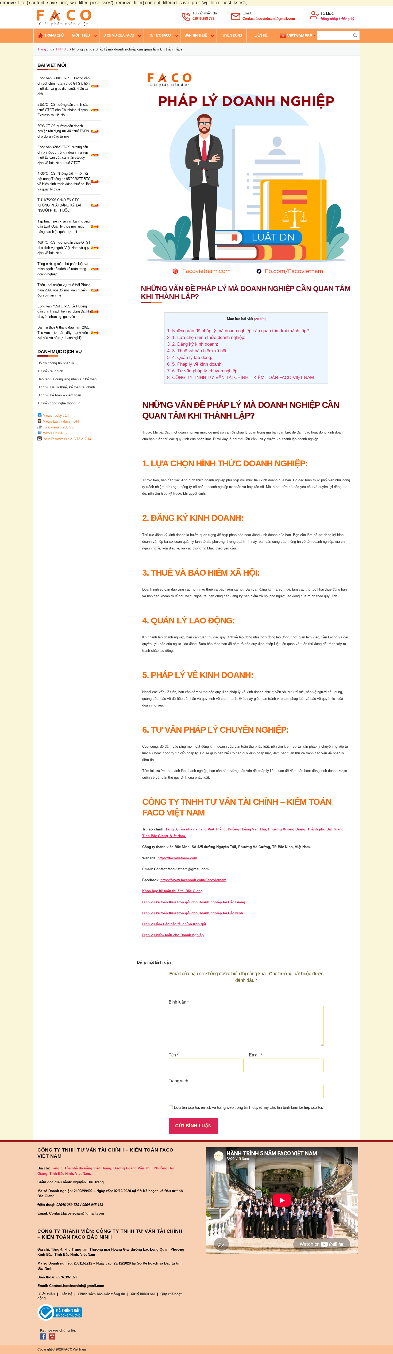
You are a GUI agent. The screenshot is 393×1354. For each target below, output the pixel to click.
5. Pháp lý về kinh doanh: (195, 364)
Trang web (178, 1081)
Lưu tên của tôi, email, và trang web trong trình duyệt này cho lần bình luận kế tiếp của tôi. (248, 1107)
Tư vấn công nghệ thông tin (58, 403)
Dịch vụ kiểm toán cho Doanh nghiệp (173, 935)
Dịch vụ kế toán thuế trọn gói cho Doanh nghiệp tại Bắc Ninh (192, 913)
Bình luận (179, 1002)
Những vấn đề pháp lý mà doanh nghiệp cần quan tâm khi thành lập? (238, 330)
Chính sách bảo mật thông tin (101, 1294)
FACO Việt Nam (74, 1349)
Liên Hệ (261, 35)
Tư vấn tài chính (50, 371)
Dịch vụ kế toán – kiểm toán (59, 395)
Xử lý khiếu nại (143, 1294)
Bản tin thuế (195, 35)
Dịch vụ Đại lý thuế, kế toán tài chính (66, 387)
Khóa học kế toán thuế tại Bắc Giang (172, 891)
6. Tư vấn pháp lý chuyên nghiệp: (203, 370)
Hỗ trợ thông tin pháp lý (55, 363)
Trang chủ (44, 49)
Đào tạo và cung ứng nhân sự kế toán (67, 379)
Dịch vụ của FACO (118, 35)
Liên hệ (66, 1294)
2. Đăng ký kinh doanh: (192, 344)
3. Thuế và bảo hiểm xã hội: (197, 350)
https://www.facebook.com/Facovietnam (193, 880)
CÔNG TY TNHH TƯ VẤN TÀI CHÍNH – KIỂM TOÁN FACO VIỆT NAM (240, 377)
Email (255, 1055)
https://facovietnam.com (177, 858)
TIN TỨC (62, 49)
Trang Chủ (54, 35)
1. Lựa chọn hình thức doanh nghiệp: (206, 337)
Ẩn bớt (260, 319)
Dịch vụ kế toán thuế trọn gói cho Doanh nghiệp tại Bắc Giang (193, 902)
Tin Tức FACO (159, 35)
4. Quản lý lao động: (189, 357)
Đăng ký (347, 19)
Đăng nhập (329, 19)
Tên (174, 1055)
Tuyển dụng (231, 35)
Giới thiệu (81, 35)
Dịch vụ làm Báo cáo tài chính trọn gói (174, 924)
